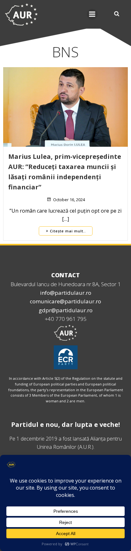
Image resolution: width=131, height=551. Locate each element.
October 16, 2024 (69, 199)
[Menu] (92, 14)
